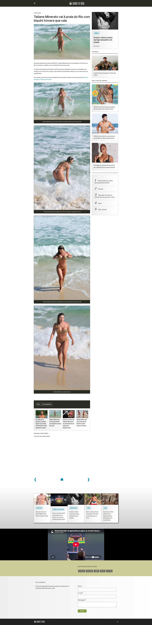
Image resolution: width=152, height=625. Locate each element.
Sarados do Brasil (99, 33)
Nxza (100, 206)
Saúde (105, 508)
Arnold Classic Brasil (58, 509)
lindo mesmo (102, 212)
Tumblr (96, 571)
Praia (38, 404)
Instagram (89, 571)
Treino (88, 508)
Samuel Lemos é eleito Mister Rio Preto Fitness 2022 (42, 514)
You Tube (109, 571)
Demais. (100, 191)
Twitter (103, 571)
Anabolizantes (73, 508)
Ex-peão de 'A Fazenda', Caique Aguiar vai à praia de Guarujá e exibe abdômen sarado (41, 424)
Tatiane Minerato (46, 404)
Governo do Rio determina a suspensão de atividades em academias (108, 516)
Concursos (39, 508)
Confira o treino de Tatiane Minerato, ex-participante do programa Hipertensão (68, 424)
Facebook (81, 571)
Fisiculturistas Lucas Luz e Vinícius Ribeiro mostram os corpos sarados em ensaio (104, 41)
